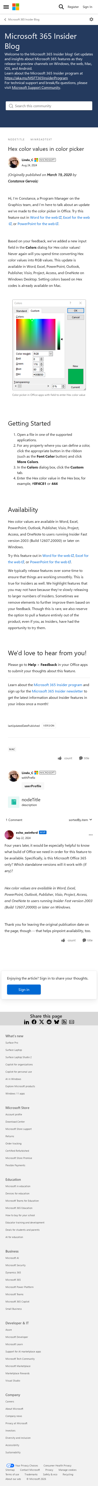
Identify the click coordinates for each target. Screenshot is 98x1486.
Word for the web (43, 217)
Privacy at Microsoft (16, 1423)
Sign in (23, 989)
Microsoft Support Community (36, 87)
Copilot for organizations (19, 1064)
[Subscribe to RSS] (64, 1021)
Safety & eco (50, 1474)
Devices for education (17, 1193)
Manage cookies (68, 1469)
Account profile (13, 1114)
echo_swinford (27, 832)
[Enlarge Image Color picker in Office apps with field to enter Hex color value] (49, 345)
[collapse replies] (49, 829)
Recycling (68, 1474)
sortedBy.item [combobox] (78, 820)
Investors (10, 1430)
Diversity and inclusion (18, 1437)
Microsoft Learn (14, 1344)
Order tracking (13, 1143)
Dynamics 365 (13, 1272)
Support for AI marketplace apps (23, 1351)
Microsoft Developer (16, 1337)
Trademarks (31, 1474)
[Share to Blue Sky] (56, 1021)
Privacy (49, 1469)
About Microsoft (14, 1408)
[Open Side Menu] (6, 6)
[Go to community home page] (15, 6)
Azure (8, 1329)
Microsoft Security (15, 1265)
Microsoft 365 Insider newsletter (57, 691)
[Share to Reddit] (49, 1021)
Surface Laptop (13, 1050)
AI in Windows (13, 1079)
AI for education (14, 1237)
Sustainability (13, 1452)
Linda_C (27, 160)
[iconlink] (13, 802)
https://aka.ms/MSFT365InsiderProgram (36, 77)
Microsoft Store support (18, 1129)
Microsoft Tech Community (20, 1358)
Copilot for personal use (18, 1071)
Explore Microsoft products (20, 1086)
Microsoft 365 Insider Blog (23, 19)
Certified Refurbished (17, 1150)
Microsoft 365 (13, 1279)
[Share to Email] (71, 1021)
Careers (9, 1401)
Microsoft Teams (14, 1294)
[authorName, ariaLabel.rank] (13, 162)
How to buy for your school (20, 1215)
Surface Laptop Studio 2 (18, 1057)
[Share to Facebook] (34, 1021)
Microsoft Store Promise (18, 1158)
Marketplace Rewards (17, 1373)
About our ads (13, 1479)
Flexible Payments (15, 1165)
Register (73, 7)
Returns (9, 1136)
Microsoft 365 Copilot (17, 1301)
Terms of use (12, 1474)
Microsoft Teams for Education (22, 1200)
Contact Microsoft (30, 1469)
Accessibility (12, 1445)
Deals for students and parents (22, 1229)
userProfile (33, 786)
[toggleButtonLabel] (91, 19)
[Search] (61, 7)
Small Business (13, 1308)
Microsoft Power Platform (19, 1287)
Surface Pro (11, 1042)
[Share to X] (41, 1021)
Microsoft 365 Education (18, 1208)
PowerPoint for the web (36, 223)
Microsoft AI (12, 1258)
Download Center (15, 1121)
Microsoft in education (17, 1186)
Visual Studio (12, 1380)
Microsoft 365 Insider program (58, 684)
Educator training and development (24, 1222)
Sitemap (10, 1469)
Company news (13, 1416)
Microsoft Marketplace (18, 1366)
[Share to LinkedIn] (26, 1021)
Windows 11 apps (15, 1093)
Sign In (87, 7)
